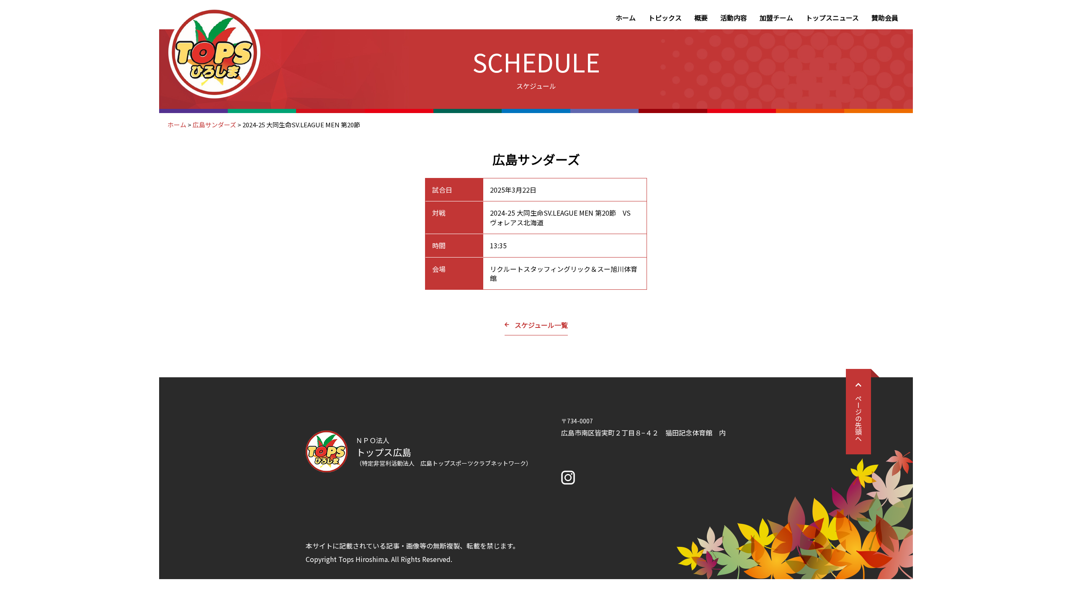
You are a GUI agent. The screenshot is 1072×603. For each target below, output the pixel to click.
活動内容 (733, 18)
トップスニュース (832, 18)
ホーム (626, 18)
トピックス (665, 18)
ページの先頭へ (858, 418)
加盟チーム (776, 18)
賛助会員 (884, 18)
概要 (701, 18)
